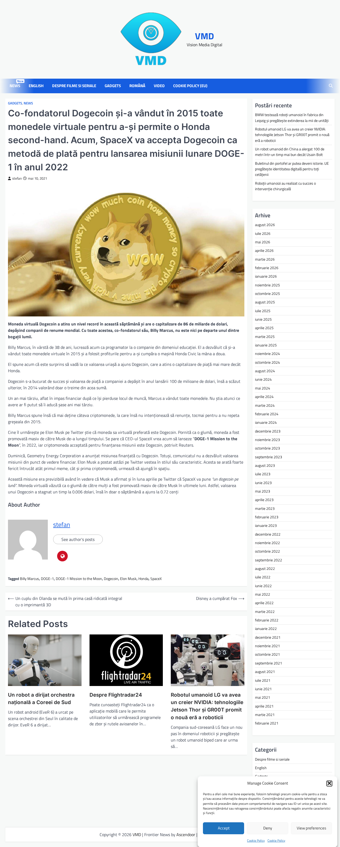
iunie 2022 (263, 586)
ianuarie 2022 (266, 629)
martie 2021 (265, 715)
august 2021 (265, 672)
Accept (224, 828)
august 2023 (265, 465)
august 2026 (265, 225)
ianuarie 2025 (266, 345)
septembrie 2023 (268, 457)
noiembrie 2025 (267, 285)
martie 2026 (265, 259)
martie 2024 (265, 405)
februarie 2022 (266, 620)
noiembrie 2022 (267, 543)
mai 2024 (262, 388)
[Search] (331, 86)
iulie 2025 (262, 311)
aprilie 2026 (264, 250)
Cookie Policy (256, 840)
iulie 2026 (262, 233)
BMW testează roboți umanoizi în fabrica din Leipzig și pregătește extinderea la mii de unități (292, 117)
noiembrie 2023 (267, 440)
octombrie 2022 (267, 551)
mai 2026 (262, 242)
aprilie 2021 (264, 706)
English (36, 86)
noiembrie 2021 (267, 646)
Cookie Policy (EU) (190, 86)
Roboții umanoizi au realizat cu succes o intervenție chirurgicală (285, 186)
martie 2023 (265, 508)
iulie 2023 (262, 474)
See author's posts (78, 539)
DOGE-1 (47, 579)
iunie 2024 (263, 379)
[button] (329, 783)
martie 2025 (265, 337)
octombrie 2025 (267, 294)
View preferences (311, 828)
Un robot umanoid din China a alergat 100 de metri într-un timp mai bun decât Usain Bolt (289, 152)
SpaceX (156, 579)
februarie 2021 (266, 723)
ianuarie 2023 (266, 525)
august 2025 (265, 302)
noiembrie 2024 (267, 354)
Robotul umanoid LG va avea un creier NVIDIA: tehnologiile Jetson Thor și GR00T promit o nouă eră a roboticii (207, 706)
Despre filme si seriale (74, 86)
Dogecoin (111, 579)
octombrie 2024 (267, 362)
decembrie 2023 (267, 431)
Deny (267, 828)
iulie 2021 (262, 680)
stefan (17, 178)
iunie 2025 (263, 319)
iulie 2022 (262, 577)
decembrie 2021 (267, 637)
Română (137, 86)
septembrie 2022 (268, 560)
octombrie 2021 (267, 654)
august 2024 (265, 371)
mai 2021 (262, 697)
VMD (204, 36)
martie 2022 (265, 612)
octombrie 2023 (267, 448)
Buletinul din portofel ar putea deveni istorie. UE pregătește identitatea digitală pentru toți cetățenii (292, 169)
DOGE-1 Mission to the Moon (79, 579)
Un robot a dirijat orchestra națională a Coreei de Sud (41, 698)
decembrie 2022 (267, 534)
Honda (143, 579)
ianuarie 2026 (266, 276)
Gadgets (113, 86)
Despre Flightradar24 (116, 695)
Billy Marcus (29, 579)
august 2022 (265, 568)
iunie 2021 (263, 689)
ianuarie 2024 (266, 422)
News (16, 86)
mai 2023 (262, 491)
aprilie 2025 (264, 328)
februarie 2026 (266, 268)
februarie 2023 (266, 517)
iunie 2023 (263, 483)
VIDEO (159, 86)
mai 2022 (262, 594)
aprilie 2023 (264, 500)
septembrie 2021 (268, 663)
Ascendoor (185, 834)
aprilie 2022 (264, 603)
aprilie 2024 (264, 397)
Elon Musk (128, 579)
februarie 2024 (266, 414)
